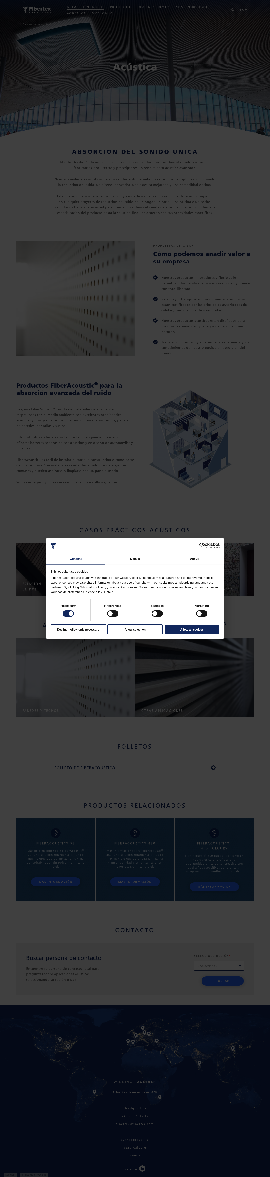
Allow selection (135, 629)
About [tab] (194, 558)
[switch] (112, 613)
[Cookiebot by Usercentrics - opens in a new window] (202, 545)
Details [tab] (135, 558)
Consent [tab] (76, 558)
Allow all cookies (192, 629)
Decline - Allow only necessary (78, 629)
